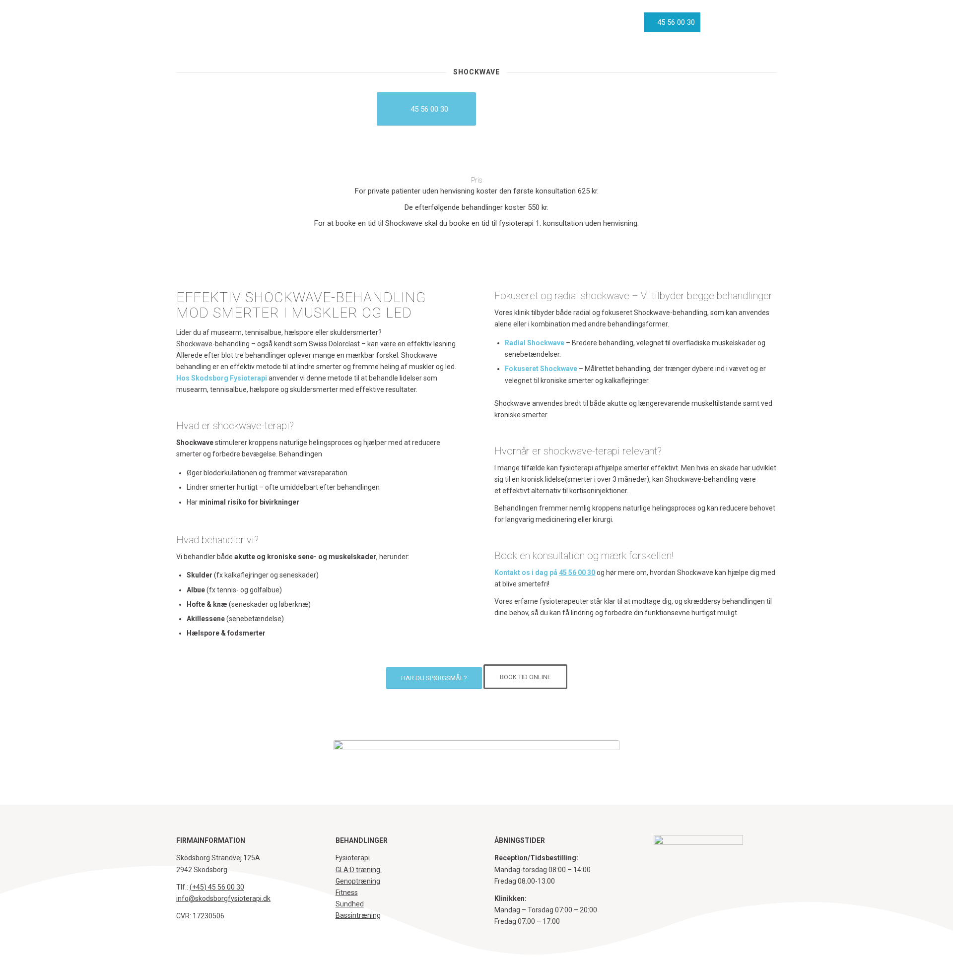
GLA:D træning (359, 870)
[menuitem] (358, 22)
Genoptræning (358, 881)
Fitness (347, 892)
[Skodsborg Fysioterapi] (215, 22)
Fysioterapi (353, 858)
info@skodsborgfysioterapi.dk (223, 898)
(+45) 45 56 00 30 (217, 887)
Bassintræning (358, 915)
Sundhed (350, 904)
